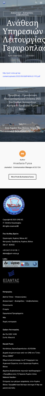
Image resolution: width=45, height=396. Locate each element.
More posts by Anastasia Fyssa (22, 177)
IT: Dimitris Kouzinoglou (12, 223)
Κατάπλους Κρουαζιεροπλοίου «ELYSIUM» (19, 349)
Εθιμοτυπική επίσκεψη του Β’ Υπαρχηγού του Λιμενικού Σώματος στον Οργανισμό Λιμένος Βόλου (21, 363)
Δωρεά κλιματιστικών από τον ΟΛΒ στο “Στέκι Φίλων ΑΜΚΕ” (21, 354)
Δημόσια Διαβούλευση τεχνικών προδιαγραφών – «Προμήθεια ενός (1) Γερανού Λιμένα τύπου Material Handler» (22, 374)
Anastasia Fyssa (16, 56)
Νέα (4, 317)
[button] (41, 3)
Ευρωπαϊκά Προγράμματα (13, 313)
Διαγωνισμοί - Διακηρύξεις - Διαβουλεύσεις (22, 14)
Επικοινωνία (8, 305)
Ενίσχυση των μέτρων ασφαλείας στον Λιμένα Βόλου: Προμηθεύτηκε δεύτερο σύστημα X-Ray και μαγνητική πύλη (22, 384)
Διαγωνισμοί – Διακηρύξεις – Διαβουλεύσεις (20, 301)
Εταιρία (6, 309)
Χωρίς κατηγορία (9, 322)
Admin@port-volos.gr (11, 253)
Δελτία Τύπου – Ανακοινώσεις (15, 297)
